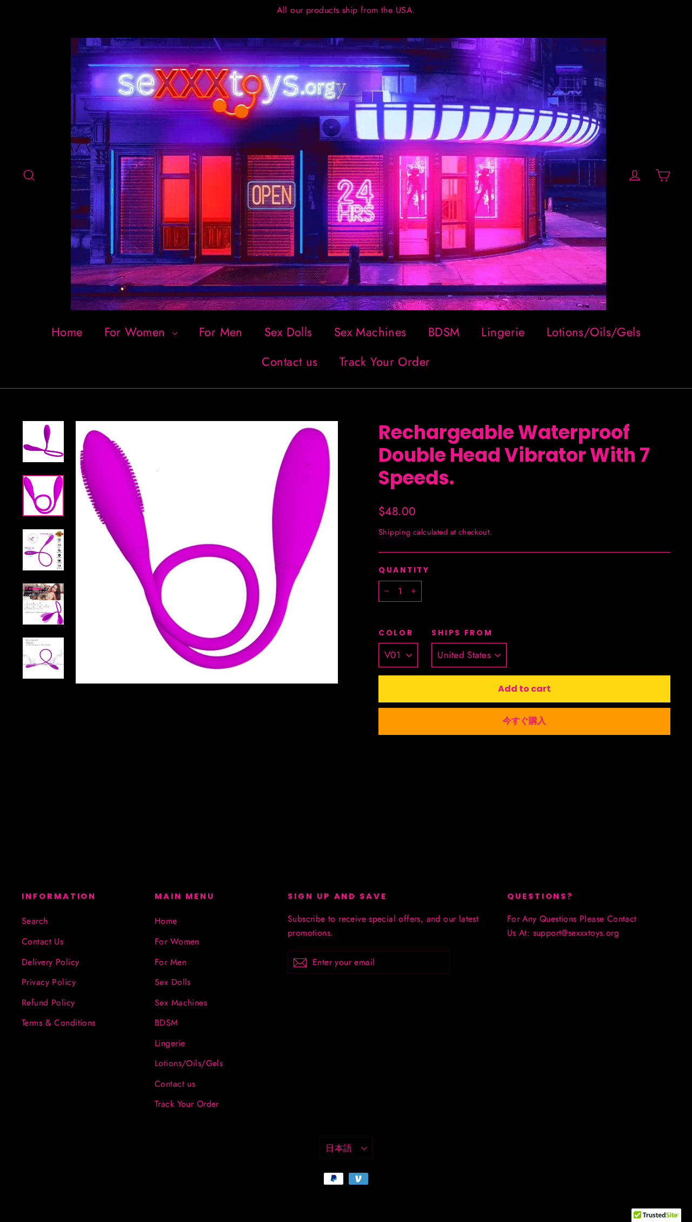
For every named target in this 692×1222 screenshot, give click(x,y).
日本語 (338, 1148)
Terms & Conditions (59, 1022)
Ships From (462, 633)
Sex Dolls (288, 331)
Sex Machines (370, 331)
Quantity (404, 570)
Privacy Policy (49, 982)
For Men (221, 331)
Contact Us (42, 941)
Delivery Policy (50, 962)
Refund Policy (48, 1002)
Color (396, 633)
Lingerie (502, 331)
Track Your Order (385, 361)
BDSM (444, 331)
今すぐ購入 (524, 720)
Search (35, 921)
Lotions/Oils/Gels (594, 331)
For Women (136, 331)
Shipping (394, 532)
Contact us (289, 361)
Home (67, 331)
